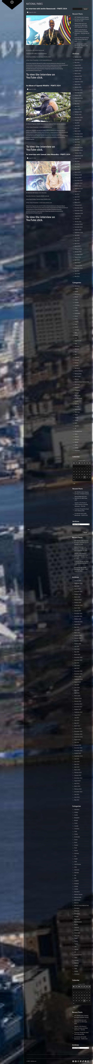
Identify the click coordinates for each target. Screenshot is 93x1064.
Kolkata (76, 362)
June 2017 (77, 197)
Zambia (76, 447)
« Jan (73, 483)
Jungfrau (77, 357)
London (76, 365)
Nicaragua (77, 384)
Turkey (76, 420)
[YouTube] (88, 1061)
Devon (76, 316)
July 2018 (77, 161)
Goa (76, 332)
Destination (77, 313)
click (39, 77)
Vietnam (77, 436)
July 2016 (77, 218)
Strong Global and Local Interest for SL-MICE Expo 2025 (81, 25)
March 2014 (77, 262)
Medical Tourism (79, 371)
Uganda (77, 425)
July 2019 (77, 139)
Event (76, 319)
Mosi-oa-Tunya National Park (82, 382)
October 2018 (78, 153)
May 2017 (77, 199)
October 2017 (78, 186)
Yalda (76, 445)
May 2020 (77, 128)
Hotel (76, 338)
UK (75, 428)
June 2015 (77, 238)
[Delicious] (83, 1061)
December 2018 (79, 147)
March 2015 (77, 246)
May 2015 (77, 240)
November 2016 (79, 210)
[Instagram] (78, 1061)
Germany (77, 330)
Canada (77, 302)
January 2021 (78, 114)
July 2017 (77, 194)
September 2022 (79, 81)
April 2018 (77, 169)
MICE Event (77, 376)
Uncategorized (78, 431)
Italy (76, 354)
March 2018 (77, 172)
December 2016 (79, 208)
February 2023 (78, 76)
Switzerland (77, 409)
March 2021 (77, 109)
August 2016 (78, 216)
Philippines (77, 390)
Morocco (77, 379)
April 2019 (77, 144)
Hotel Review (78, 340)
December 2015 (79, 224)
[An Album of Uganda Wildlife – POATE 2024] (48, 107)
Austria (76, 291)
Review (76, 401)
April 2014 (77, 260)
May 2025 (77, 62)
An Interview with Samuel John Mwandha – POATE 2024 (48, 154)
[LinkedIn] (81, 1061)
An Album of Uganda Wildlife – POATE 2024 (43, 85)
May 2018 (77, 166)
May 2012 (77, 276)
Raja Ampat (77, 395)
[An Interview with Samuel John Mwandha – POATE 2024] (48, 176)
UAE (76, 423)
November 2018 (79, 150)
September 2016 (79, 213)
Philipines (77, 387)
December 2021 (79, 90)
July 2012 (77, 271)
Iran (75, 351)
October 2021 (78, 95)
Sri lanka (77, 406)
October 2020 (78, 120)
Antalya (76, 288)
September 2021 (79, 98)
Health (76, 335)
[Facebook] (73, 1061)
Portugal (77, 393)
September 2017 (79, 188)
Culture (76, 310)
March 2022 (77, 84)
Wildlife (76, 442)
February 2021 (78, 112)
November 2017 (79, 183)
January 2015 (78, 251)
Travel (76, 414)
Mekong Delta (78, 373)
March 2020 (77, 131)
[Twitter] (76, 1061)
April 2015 (77, 243)
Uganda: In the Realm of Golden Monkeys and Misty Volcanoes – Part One (81, 31)
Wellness (77, 439)
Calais (76, 299)
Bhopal (76, 297)
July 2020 (77, 123)
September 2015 (79, 232)
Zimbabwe (77, 450)
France (76, 327)
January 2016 (78, 221)
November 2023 (79, 68)
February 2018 (78, 175)
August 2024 (78, 65)
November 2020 (79, 117)
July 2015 (77, 235)
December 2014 (79, 254)
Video (76, 434)
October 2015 (78, 229)
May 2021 (77, 103)
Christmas (77, 305)
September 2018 (79, 155)
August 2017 (78, 191)
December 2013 (79, 268)
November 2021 (79, 92)
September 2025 (79, 59)
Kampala (77, 360)
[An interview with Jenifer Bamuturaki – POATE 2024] (48, 30)
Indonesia (77, 346)
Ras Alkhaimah (78, 398)
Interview (77, 349)
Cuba (76, 308)
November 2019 (79, 136)
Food (76, 324)
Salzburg (77, 404)
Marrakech (77, 368)
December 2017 (79, 180)
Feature (76, 321)
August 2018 (78, 158)
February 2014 (78, 265)
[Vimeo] (85, 1061)
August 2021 (78, 101)
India (76, 343)
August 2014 (78, 257)
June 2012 (77, 273)
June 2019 (77, 142)
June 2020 (77, 125)
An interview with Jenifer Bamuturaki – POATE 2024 (46, 8)
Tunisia (76, 417)
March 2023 (77, 73)
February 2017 (78, 205)
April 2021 (77, 106)
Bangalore (77, 294)
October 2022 (78, 79)
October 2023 (78, 70)
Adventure (77, 286)
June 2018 (77, 164)
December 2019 (79, 134)
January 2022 (78, 87)
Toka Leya (77, 412)
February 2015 (78, 249)
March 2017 (77, 202)
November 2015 (79, 227)
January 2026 (78, 57)
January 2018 (78, 177)
